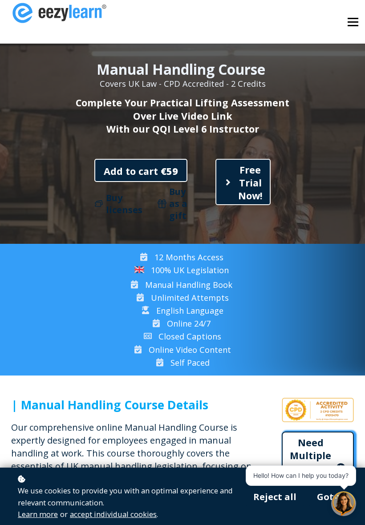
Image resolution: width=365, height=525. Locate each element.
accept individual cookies (113, 514)
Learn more (38, 514)
